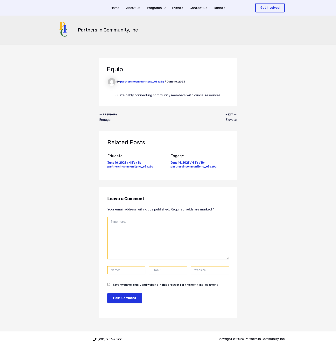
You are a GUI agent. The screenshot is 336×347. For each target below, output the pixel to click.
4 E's (132, 162)
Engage (177, 156)
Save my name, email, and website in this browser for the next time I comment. (166, 285)
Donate (219, 8)
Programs (154, 8)
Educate (114, 156)
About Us (133, 8)
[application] (164, 8)
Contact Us (198, 8)
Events (177, 8)
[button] (270, 8)
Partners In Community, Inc (108, 30)
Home (115, 8)
